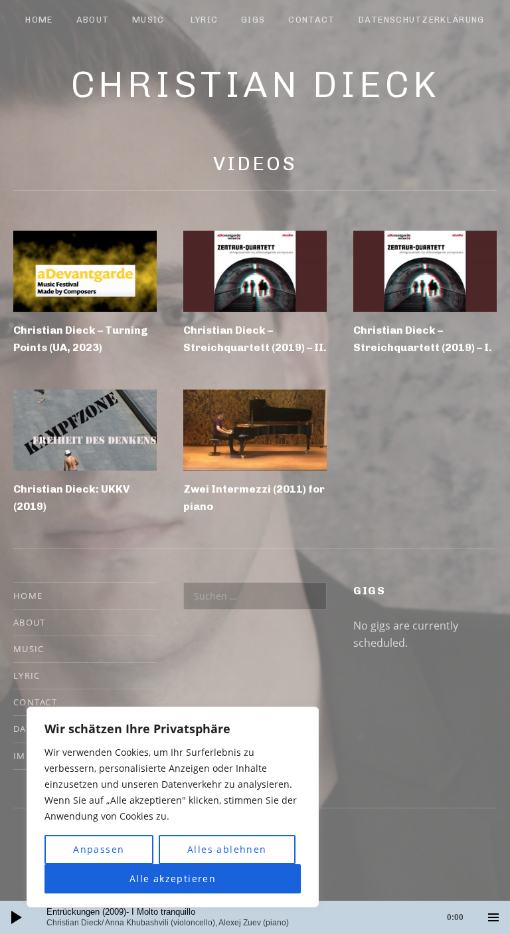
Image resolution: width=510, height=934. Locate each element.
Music (148, 20)
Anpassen (98, 849)
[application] (255, 917)
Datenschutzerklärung (422, 20)
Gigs (253, 20)
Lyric (204, 20)
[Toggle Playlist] (493, 917)
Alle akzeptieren (172, 878)
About (93, 20)
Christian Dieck (255, 84)
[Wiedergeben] (16, 917)
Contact (311, 20)
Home (38, 20)
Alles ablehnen (227, 849)
